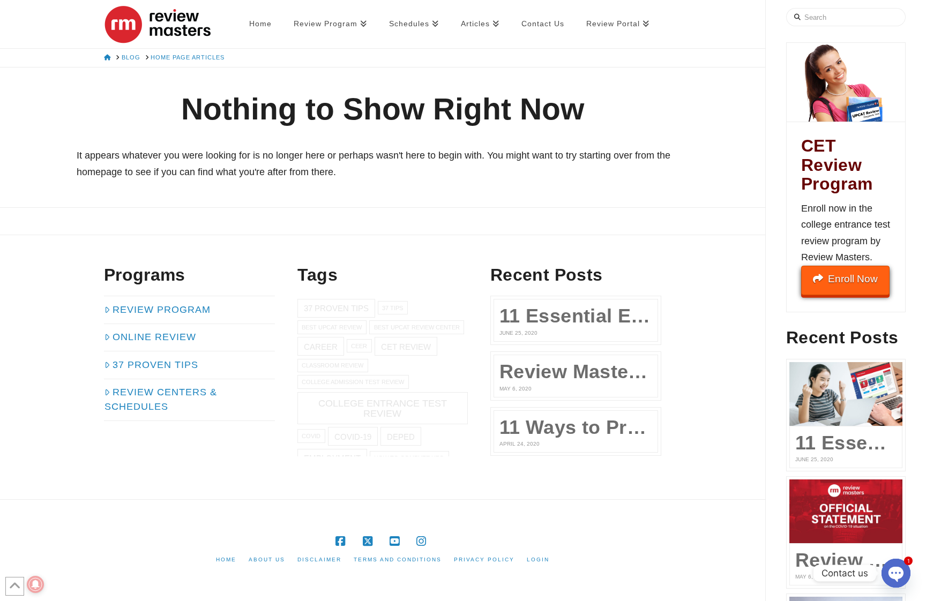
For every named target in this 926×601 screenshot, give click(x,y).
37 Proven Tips (155, 364)
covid (311, 436)
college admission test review (353, 382)
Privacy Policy (484, 559)
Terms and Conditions (398, 559)
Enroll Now (853, 278)
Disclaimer (319, 559)
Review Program (162, 309)
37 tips (392, 308)
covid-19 (352, 436)
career (321, 346)
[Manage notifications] (35, 584)
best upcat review (332, 327)
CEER (359, 346)
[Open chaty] (896, 573)
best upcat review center (417, 327)
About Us (267, 559)
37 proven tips (336, 308)
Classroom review (332, 365)
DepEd (401, 436)
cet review (406, 346)
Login (538, 559)
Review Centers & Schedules (160, 399)
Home (226, 559)
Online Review (154, 337)
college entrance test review (382, 407)
